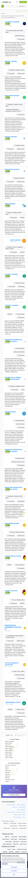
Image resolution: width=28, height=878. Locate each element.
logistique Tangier (13, 825)
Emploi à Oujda (8, 752)
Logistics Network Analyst (13, 556)
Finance (7, 767)
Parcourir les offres (19, 11)
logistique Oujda (15, 828)
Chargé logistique (10, 412)
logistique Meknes (23, 828)
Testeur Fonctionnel (11, 590)
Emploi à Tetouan (9, 757)
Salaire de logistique (21, 804)
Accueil (25, 11)
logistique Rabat (13, 823)
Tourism (7, 768)
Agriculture (7, 772)
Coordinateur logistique (12, 22)
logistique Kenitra (6, 828)
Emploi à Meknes (9, 750)
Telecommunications (9, 779)
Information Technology (10, 765)
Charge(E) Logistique (11, 274)
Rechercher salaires (14, 794)
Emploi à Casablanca (9, 741)
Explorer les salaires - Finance (19, 814)
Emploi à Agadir (8, 755)
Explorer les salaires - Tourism (19, 817)
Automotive (7, 774)
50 (11, 735)
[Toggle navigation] (17, 2)
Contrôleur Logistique (11, 305)
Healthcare (7, 776)
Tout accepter (14, 867)
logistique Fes (6, 823)
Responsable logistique (12, 95)
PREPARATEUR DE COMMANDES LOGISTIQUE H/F (13, 627)
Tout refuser (14, 870)
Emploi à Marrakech (9, 746)
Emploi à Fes (8, 745)
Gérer (14, 874)
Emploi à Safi (15, 844)
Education (7, 777)
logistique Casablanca (22, 823)
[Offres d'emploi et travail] (6, 2)
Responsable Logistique (12, 169)
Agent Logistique (10, 203)
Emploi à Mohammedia (7, 844)
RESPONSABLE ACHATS (13, 702)
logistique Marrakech (22, 825)
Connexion (22, 2)
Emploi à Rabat (8, 743)
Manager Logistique (11, 61)
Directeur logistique (11, 136)
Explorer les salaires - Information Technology (16, 812)
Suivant (8, 735)
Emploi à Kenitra (8, 754)
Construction (8, 770)
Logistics (7, 781)
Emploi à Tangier (8, 748)
